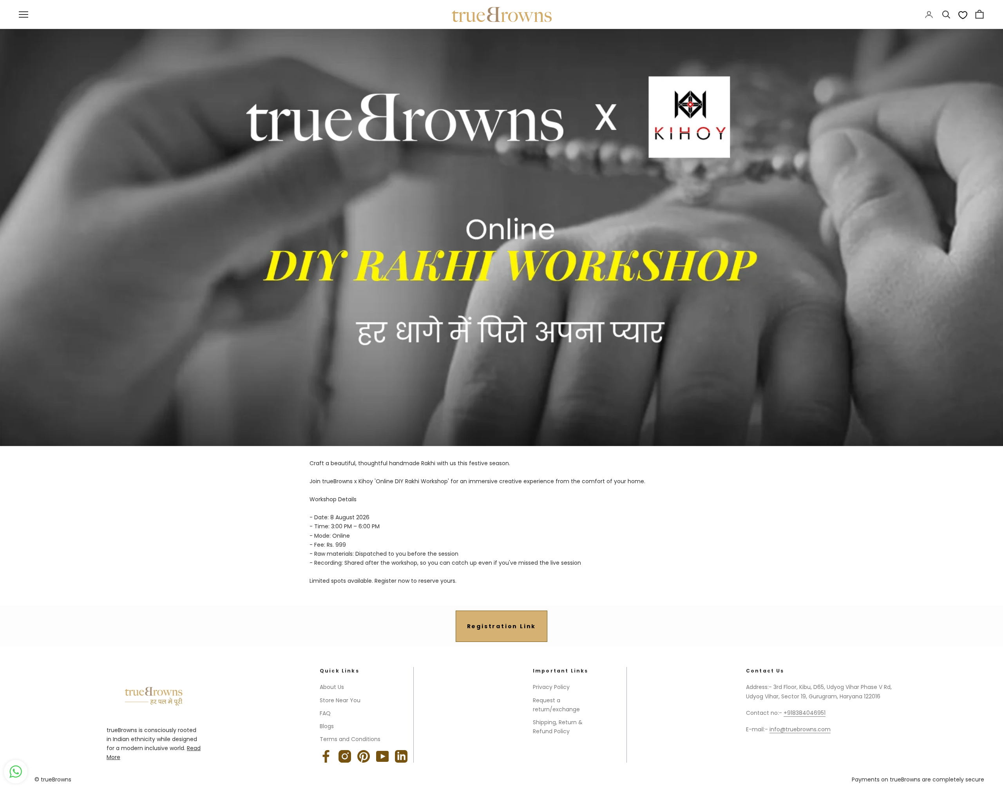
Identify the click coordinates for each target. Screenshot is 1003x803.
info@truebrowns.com (800, 729)
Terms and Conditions (350, 739)
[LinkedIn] (401, 756)
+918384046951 (805, 713)
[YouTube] (382, 756)
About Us (332, 687)
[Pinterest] (363, 756)
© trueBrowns (52, 779)
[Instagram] (345, 756)
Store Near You (340, 700)
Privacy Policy (551, 687)
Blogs (327, 726)
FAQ (325, 713)
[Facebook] (326, 756)
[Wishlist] (963, 15)
